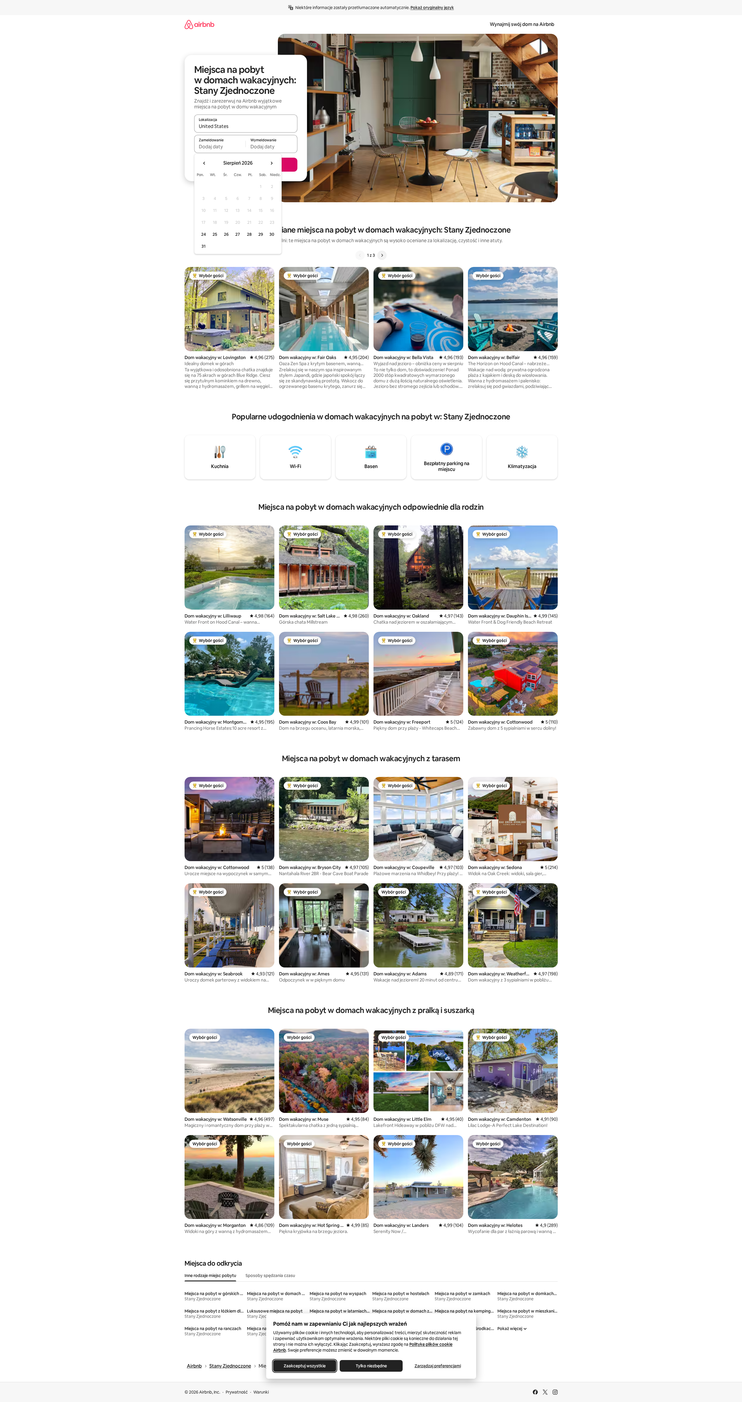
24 (203, 234)
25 (215, 234)
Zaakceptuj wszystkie (305, 1365)
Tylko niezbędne (371, 1365)
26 (226, 234)
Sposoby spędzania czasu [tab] (270, 1275)
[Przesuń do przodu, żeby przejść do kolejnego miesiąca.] (271, 163)
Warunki (261, 1392)
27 (237, 234)
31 (203, 246)
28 (249, 234)
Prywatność (237, 1392)
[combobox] (246, 126)
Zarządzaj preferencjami (437, 1365)
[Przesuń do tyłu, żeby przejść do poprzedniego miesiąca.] (204, 163)
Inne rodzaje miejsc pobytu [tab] (210, 1275)
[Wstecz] (360, 255)
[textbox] (220, 146)
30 (271, 234)
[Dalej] (382, 255)
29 (260, 234)
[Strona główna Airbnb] (199, 24)
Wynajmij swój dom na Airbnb (522, 24)
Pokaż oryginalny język (432, 7)
